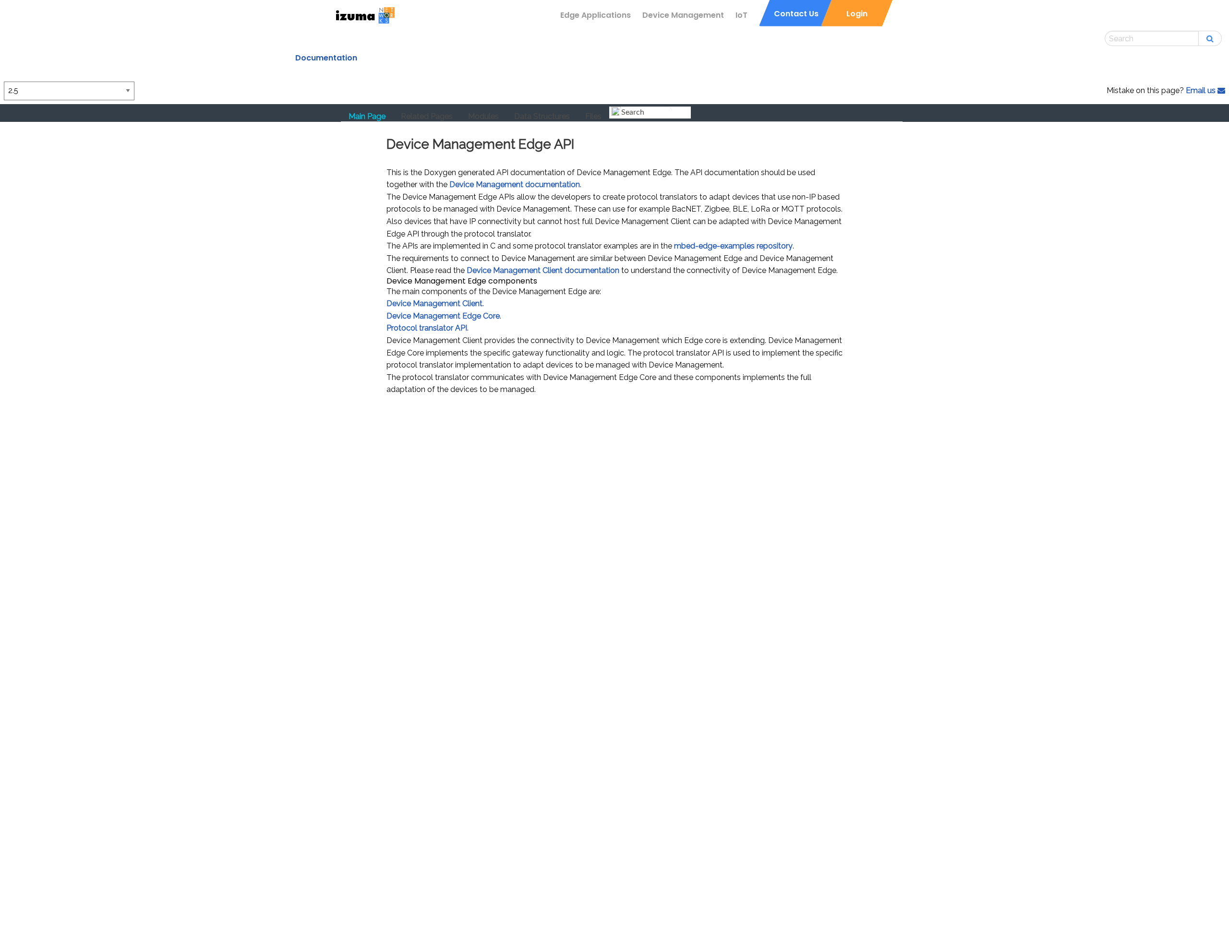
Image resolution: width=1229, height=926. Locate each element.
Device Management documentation (514, 184)
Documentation (326, 57)
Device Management (683, 15)
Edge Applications (595, 15)
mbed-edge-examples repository (733, 245)
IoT (741, 15)
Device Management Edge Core (443, 316)
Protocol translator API (426, 327)
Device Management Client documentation (543, 270)
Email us (1201, 90)
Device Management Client (434, 303)
